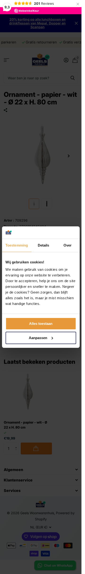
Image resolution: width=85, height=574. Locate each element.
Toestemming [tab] (16, 245)
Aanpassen (38, 338)
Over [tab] (68, 245)
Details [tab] (43, 245)
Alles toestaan (40, 324)
